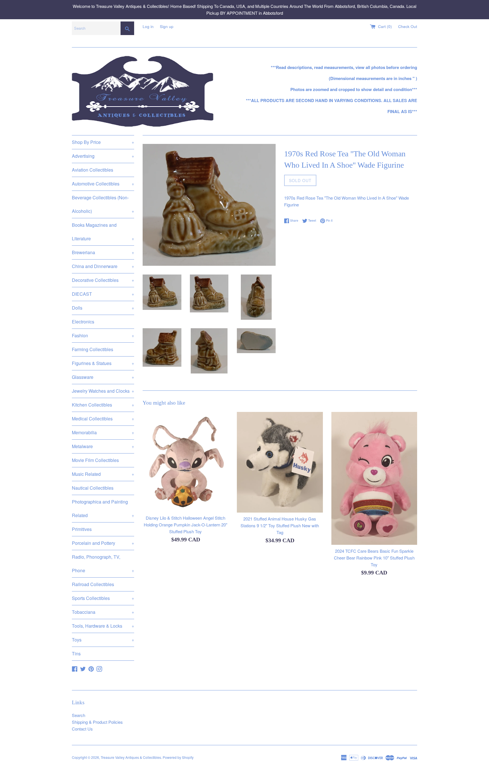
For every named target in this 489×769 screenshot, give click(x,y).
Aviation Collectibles (92, 170)
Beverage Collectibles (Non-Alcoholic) (103, 204)
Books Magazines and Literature (103, 232)
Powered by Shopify (178, 757)
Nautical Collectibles (92, 488)
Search (78, 715)
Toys (103, 639)
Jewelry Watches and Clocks (103, 391)
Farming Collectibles (92, 349)
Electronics (83, 321)
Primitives (82, 529)
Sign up (166, 26)
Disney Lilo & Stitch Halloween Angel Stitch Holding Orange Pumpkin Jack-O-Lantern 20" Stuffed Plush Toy (185, 524)
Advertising (103, 156)
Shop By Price (103, 142)
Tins (76, 653)
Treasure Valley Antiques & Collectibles (131, 757)
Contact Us (82, 729)
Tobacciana (103, 612)
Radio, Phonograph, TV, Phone (103, 564)
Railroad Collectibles (93, 584)
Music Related (103, 474)
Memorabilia (103, 432)
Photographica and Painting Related (103, 508)
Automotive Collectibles (103, 183)
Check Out (407, 26)
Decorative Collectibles (103, 280)
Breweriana (103, 252)
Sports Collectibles (103, 598)
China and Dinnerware (103, 266)
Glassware (103, 377)
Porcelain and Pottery (103, 543)
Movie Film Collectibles (95, 460)
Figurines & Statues (103, 363)
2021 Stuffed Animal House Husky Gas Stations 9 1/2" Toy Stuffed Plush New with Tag (280, 525)
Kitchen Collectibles (103, 404)
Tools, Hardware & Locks (103, 626)
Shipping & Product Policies (97, 722)
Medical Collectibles (103, 418)
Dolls (103, 307)
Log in (148, 26)
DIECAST (103, 294)
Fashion (103, 335)
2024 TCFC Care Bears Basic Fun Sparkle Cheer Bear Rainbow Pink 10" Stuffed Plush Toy (374, 557)
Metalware (103, 446)
